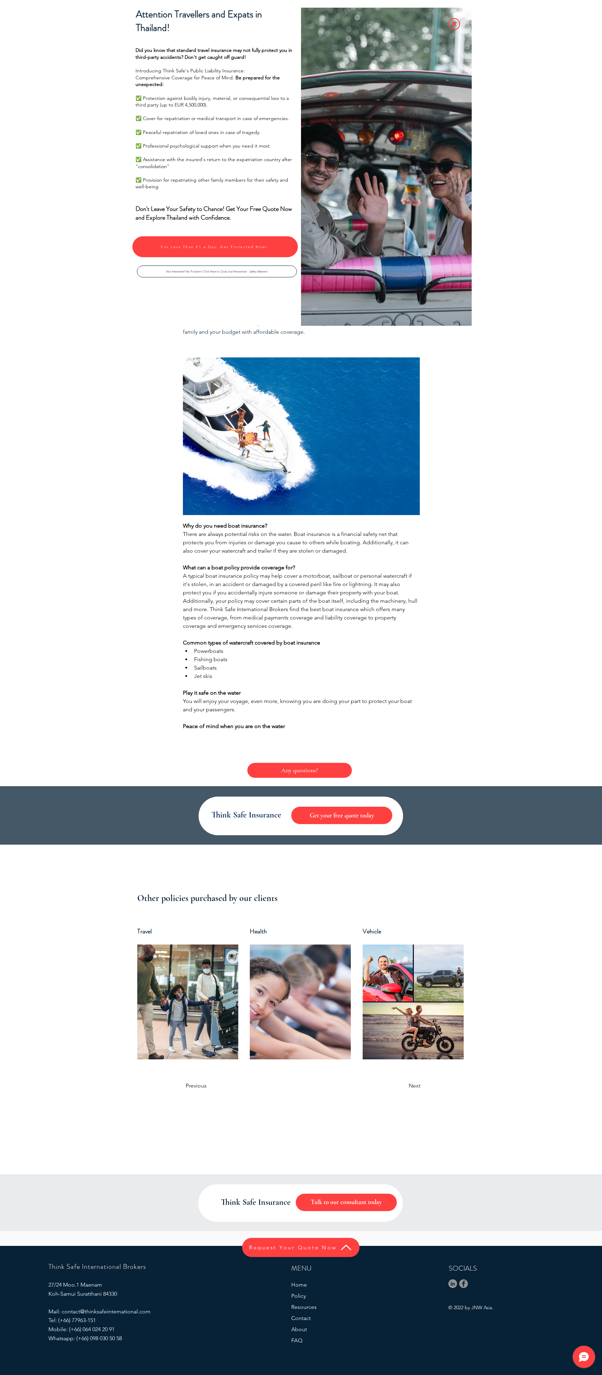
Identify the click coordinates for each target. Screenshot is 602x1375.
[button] (217, 271)
